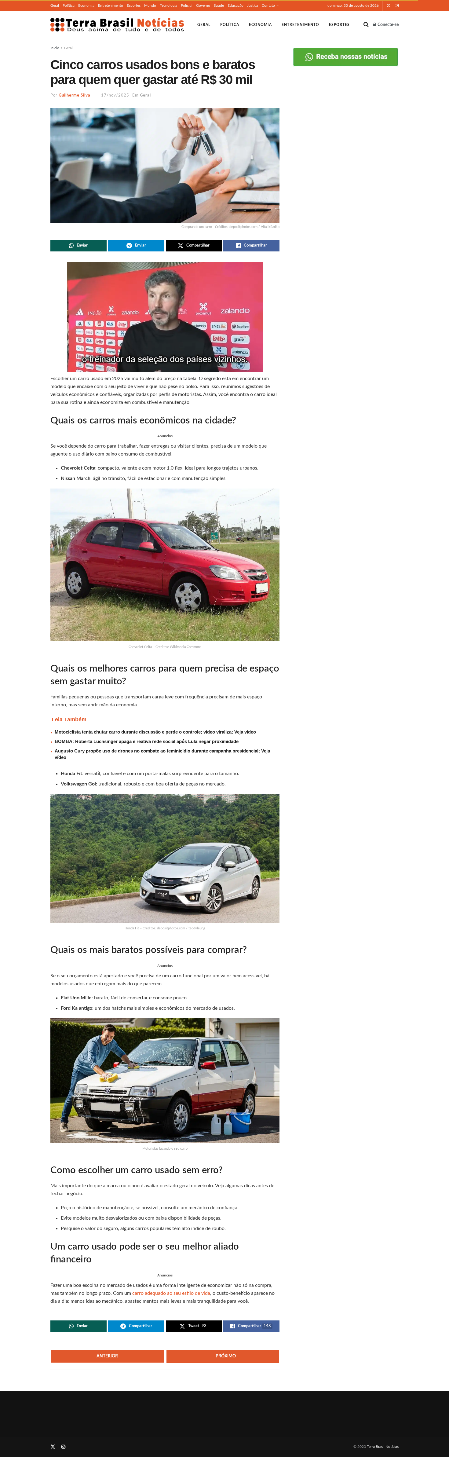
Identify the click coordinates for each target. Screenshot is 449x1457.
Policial (186, 5)
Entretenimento (110, 5)
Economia (86, 5)
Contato (268, 5)
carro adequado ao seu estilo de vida (171, 1293)
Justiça (252, 5)
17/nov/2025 (115, 95)
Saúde (219, 5)
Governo (203, 5)
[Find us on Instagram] (397, 5)
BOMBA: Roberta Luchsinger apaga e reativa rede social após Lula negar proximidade (147, 741)
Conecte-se (388, 25)
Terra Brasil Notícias (383, 1446)
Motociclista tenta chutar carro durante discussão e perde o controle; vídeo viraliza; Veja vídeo (155, 731)
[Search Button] (366, 24)
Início (54, 48)
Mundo (150, 5)
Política (69, 5)
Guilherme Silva (74, 95)
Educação (235, 5)
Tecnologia (168, 5)
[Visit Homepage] (117, 24)
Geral (54, 5)
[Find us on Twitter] (388, 5)
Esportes (134, 5)
